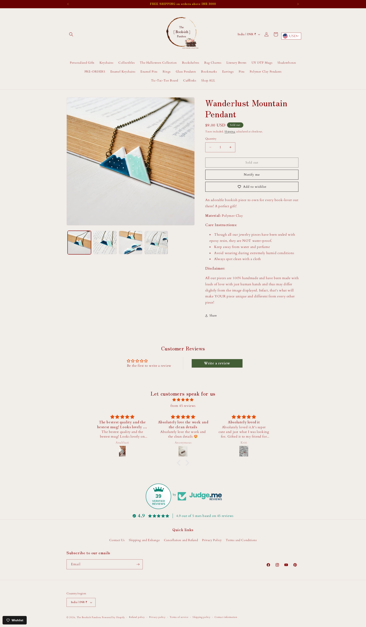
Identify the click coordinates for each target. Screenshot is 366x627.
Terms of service (179, 617)
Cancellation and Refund (181, 540)
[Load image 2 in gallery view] (105, 242)
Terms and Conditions (241, 540)
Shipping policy (202, 617)
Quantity (210, 139)
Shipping (230, 131)
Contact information (226, 617)
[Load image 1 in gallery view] (79, 242)
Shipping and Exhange (144, 540)
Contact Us (117, 540)
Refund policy (137, 617)
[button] (71, 34)
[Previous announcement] (68, 4)
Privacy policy (157, 617)
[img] (183, 400)
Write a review (217, 363)
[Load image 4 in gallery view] (156, 242)
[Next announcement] (298, 4)
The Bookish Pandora (89, 617)
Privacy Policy (212, 540)
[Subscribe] (138, 564)
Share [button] (213, 316)
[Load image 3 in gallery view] (130, 242)
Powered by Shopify (113, 617)
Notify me (252, 174)
